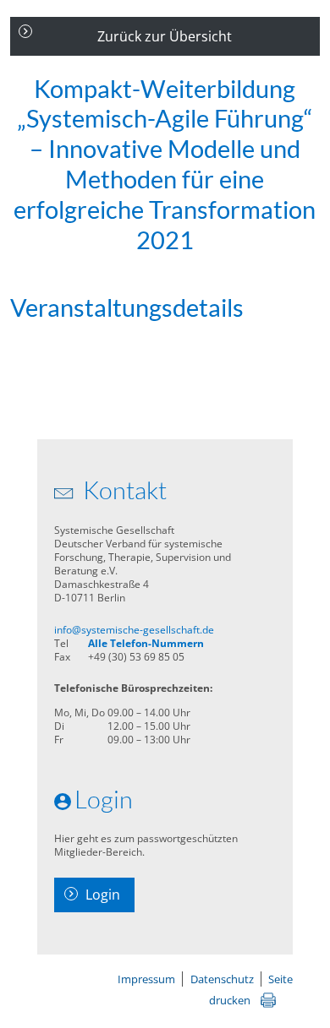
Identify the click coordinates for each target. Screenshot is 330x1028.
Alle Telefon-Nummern (146, 643)
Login (102, 894)
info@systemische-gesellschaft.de (134, 630)
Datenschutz (222, 979)
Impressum (146, 979)
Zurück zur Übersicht (164, 36)
